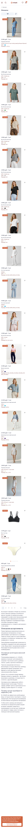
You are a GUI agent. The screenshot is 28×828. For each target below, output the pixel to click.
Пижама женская (5, 41)
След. (25, 608)
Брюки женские (5, 368)
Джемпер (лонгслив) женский (8, 402)
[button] (10, 561)
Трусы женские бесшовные (8, 565)
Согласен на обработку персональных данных (11, 824)
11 (21, 608)
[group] (14, 27)
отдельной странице (13, 821)
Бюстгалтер (4, 533)
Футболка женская (6, 74)
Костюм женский (5, 270)
